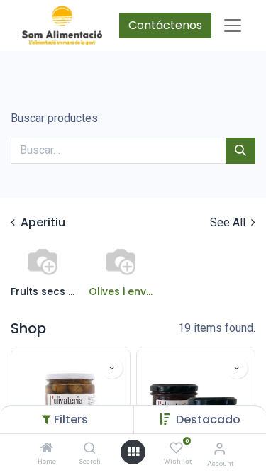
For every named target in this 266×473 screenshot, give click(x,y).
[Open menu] (133, 451)
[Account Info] (219, 448)
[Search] (89, 448)
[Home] (46, 448)
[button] (208, 419)
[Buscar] (240, 150)
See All (229, 222)
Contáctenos (165, 25)
